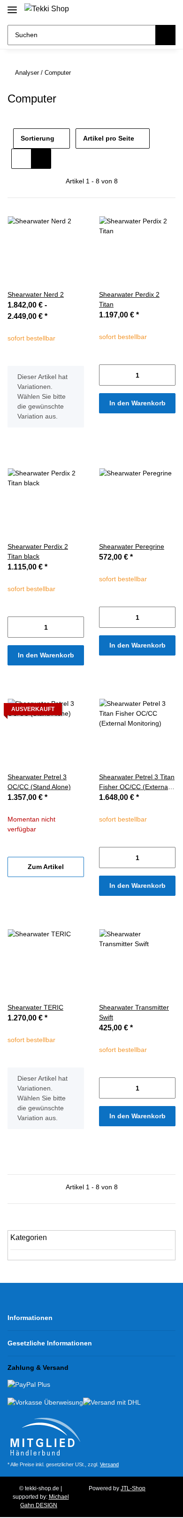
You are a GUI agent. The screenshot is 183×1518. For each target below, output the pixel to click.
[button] (136, 10)
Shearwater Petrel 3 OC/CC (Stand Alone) (39, 782)
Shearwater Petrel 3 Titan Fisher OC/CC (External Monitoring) (137, 782)
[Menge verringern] (106, 375)
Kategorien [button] (28, 1237)
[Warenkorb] (167, 10)
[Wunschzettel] (152, 10)
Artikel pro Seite (108, 138)
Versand (109, 1464)
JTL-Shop (133, 1488)
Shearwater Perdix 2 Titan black (38, 551)
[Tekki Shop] (46, 9)
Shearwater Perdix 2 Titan (129, 299)
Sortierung (37, 138)
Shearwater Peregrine (131, 546)
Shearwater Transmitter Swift (134, 1012)
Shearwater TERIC (35, 1007)
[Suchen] (165, 35)
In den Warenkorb (137, 403)
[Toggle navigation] (12, 6)
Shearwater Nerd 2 (36, 294)
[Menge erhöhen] (168, 375)
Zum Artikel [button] (46, 866)
